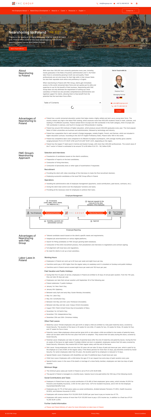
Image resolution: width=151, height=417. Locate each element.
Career (63, 10)
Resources (72, 10)
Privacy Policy (95, 413)
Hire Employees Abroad (19, 10)
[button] (100, 103)
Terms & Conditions (140, 413)
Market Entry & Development (39, 10)
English (81, 10)
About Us (54, 10)
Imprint (54, 413)
